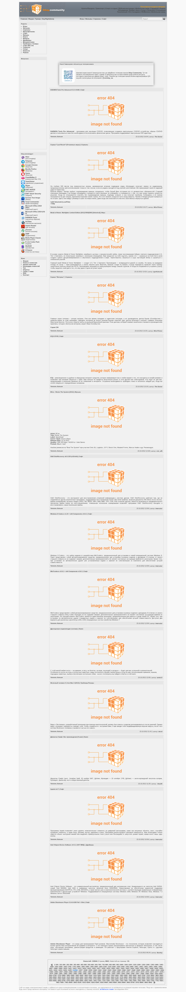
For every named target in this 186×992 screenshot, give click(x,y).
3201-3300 (106, 975)
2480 (56, 974)
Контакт (26, 275)
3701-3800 (150, 975)
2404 (150, 967)
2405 (155, 967)
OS (129, 12)
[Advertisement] (33, 104)
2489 (99, 974)
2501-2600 (158, 974)
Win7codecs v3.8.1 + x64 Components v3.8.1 (66, 571)
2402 (141, 967)
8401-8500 (113, 982)
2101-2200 (112, 967)
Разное (162, 8)
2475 (147, 972)
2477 (157, 972)
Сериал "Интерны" (57, 277)
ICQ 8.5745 (54, 336)
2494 (123, 974)
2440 (95, 970)
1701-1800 (76, 967)
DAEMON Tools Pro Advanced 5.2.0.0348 (64, 90)
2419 (108, 968)
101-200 (62, 965)
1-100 (56, 965)
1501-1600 (58, 967)
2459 (70, 972)
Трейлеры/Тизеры (87, 683)
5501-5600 (79, 979)
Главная (24, 19)
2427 (146, 968)
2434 (65, 970)
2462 (85, 972)
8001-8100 (77, 982)
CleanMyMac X (30, 177)
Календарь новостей (31, 266)
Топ (24, 268)
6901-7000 (88, 981)
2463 (89, 972)
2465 (99, 972)
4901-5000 (141, 977)
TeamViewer (29, 181)
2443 (109, 970)
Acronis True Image (32, 198)
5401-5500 (70, 979)
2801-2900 (70, 975)
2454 (162, 970)
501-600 (91, 965)
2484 (75, 974)
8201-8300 (95, 982)
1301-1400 (154, 965)
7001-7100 (97, 981)
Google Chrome (31, 165)
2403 (146, 967)
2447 (128, 970)
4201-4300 (79, 977)
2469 (118, 972)
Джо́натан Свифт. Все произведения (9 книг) (66, 737)
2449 (138, 970)
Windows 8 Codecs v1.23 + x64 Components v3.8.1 (68, 514)
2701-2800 (61, 975)
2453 (157, 970)
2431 (50, 970)
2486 (84, 974)
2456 (56, 972)
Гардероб (155, 8)
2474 (142, 972)
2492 (113, 974)
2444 (114, 970)
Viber (27, 157)
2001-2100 (103, 967)
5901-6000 (115, 979)
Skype (27, 185)
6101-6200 (132, 979)
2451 (148, 970)
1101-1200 (137, 965)
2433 (60, 970)
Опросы (26, 270)
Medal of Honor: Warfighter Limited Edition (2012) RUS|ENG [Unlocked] (75, 212)
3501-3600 (132, 975)
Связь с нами (28, 271)
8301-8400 (104, 982)
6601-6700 (61, 981)
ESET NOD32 (30, 189)
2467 (109, 972)
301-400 (76, 965)
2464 (94, 972)
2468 (113, 972)
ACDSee (28, 221)
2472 (133, 972)
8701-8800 (139, 982)
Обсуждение (123, 10)
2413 (79, 968)
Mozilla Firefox (30, 169)
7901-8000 (68, 982)
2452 (152, 970)
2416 (94, 968)
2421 (118, 968)
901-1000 (119, 965)
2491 (108, 974)
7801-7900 (60, 982)
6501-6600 (53, 981)
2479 (51, 974)
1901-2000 (94, 967)
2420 (113, 968)
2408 (55, 968)
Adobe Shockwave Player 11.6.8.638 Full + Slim (67, 902)
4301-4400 (88, 977)
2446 (124, 970)
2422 (122, 968)
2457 (61, 972)
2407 (51, 968)
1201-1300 (145, 965)
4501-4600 (106, 977)
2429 (156, 968)
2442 (104, 970)
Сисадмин (136, 12)
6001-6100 (123, 979)
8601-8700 (130, 982)
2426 (142, 968)
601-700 (98, 965)
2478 (161, 972)
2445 (119, 970)
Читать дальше (56, 136)
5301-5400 (61, 979)
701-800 (105, 965)
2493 (118, 974)
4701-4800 (123, 977)
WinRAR (28, 246)
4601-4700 (115, 977)
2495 (128, 974)
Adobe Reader (30, 226)
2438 (85, 970)
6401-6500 (159, 979)
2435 (70, 970)
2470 (123, 972)
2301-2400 (129, 967)
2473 (137, 972)
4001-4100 (61, 977)
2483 (70, 974)
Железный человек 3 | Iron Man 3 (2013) (64, 683)
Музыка (78, 392)
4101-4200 (70, 977)
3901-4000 (53, 977)
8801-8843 (148, 982)
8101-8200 (86, 982)
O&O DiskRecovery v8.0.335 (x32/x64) (64, 456)
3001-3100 (88, 975)
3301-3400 (115, 975)
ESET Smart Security (33, 194)
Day (43, 19)
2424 (132, 968)
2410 (65, 968)
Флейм (131, 10)
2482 (65, 974)
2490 (104, 974)
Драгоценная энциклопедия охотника (64, 629)
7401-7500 (132, 981)
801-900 (112, 965)
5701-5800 (97, 979)
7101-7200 (106, 981)
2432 (55, 970)
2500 (152, 974)
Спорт (143, 10)
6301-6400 (150, 979)
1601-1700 (67, 967)
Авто (138, 10)
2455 (51, 972)
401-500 (84, 965)
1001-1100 (128, 965)
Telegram (28, 161)
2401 (136, 967)
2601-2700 (53, 975)
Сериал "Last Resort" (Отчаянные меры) (65, 144)
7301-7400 (123, 981)
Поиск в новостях (30, 263)
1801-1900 (85, 967)
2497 (137, 974)
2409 (60, 968)
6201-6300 (141, 979)
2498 (142, 974)
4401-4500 (97, 977)
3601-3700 (141, 975)
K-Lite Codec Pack (32, 242)
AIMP (27, 234)
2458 (65, 972)
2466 (104, 972)
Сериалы (97, 19)
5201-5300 (53, 979)
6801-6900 (79, 981)
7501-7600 (141, 981)
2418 (103, 968)
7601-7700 (150, 981)
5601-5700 (88, 979)
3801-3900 (159, 975)
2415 (89, 968)
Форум (31, 19)
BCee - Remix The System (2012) (62, 392)
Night (47, 19)
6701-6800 (70, 981)
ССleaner (28, 250)
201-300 (69, 965)
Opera (27, 173)
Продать (91, 8)
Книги (81, 629)
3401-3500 (123, 975)
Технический (122, 12)
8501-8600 (122, 982)
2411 (70, 968)
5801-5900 (106, 979)
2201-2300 (120, 967)
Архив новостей (29, 264)
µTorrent (28, 230)
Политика (151, 10)
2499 (147, 974)
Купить (84, 8)
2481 (60, 974)
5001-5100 (150, 977)
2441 (100, 970)
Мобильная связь (142, 8)
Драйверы (90, 845)
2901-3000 (79, 975)
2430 (161, 968)
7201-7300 (115, 981)
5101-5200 (159, 977)
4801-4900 (132, 977)
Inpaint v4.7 (54, 789)
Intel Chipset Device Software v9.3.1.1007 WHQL (67, 845)
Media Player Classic (33, 238)
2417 (98, 968)
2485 (80, 974)
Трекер (38, 19)
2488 (94, 974)
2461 (80, 972)
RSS (24, 273)
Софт (104, 19)
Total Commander (32, 202)
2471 (128, 972)
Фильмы (88, 19)
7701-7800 (159, 981)
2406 (160, 967)
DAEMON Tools (31, 217)
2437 (80, 970)
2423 (127, 968)
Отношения (160, 10)
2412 (74, 968)
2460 (75, 972)
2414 (84, 968)
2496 (132, 974)
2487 (89, 974)
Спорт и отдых (111, 8)
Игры (82, 19)
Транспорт (99, 8)
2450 (143, 970)
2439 (90, 970)
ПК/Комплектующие (126, 8)
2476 (152, 972)
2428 (151, 968)
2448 (133, 970)
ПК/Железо (145, 12)
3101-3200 (97, 975)
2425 (137, 968)
